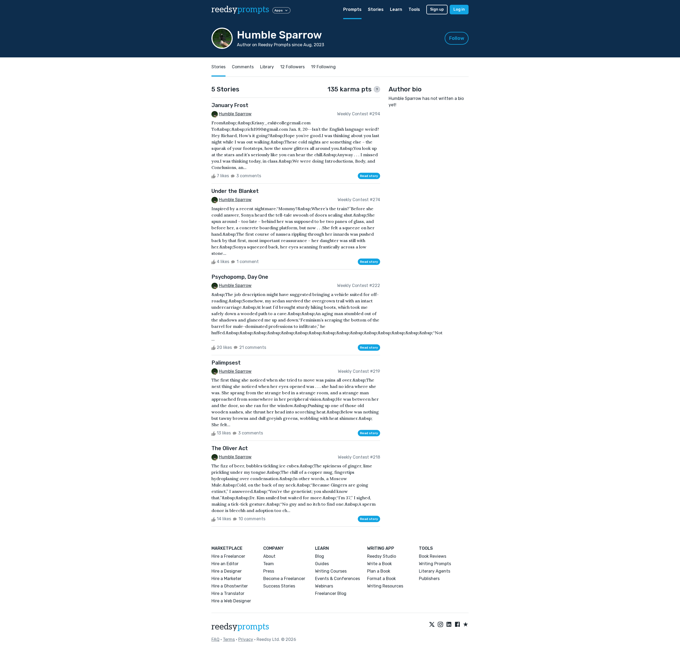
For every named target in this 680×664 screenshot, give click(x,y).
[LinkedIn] (449, 624)
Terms (229, 639)
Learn (396, 9)
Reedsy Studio (381, 556)
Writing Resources (385, 586)
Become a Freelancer (284, 578)
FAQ (215, 639)
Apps (278, 10)
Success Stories (279, 586)
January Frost (229, 105)
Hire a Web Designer (231, 600)
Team (268, 563)
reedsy (240, 10)
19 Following (323, 66)
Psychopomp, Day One (239, 277)
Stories (376, 9)
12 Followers (292, 66)
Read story (369, 176)
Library (267, 66)
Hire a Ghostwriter (229, 586)
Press (268, 571)
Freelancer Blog (330, 593)
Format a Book (381, 578)
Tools (414, 9)
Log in (459, 9)
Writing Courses (331, 571)
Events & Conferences (337, 578)
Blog (319, 556)
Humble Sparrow (235, 113)
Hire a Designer (226, 571)
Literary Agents (434, 571)
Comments (243, 66)
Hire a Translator (227, 593)
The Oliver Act (229, 448)
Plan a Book (378, 571)
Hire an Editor (225, 563)
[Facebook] (457, 624)
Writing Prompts (435, 563)
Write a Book (379, 563)
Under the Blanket (235, 191)
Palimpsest (226, 363)
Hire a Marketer (226, 578)
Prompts (352, 9)
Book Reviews (432, 556)
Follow (456, 38)
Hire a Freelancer (228, 556)
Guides (322, 563)
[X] (432, 624)
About (269, 556)
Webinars (324, 586)
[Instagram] (440, 624)
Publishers (429, 578)
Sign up (437, 9)
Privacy (245, 639)
